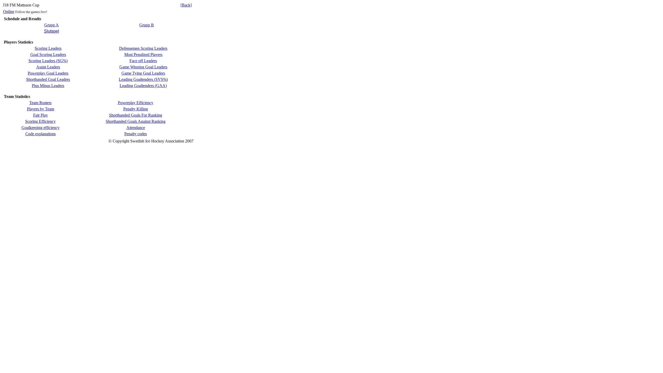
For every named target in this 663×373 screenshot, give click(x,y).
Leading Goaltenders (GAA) (143, 85)
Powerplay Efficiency (135, 103)
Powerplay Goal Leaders (48, 73)
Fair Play (40, 115)
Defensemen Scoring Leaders (143, 48)
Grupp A (51, 25)
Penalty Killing (135, 109)
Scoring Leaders (48, 48)
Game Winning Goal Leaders (143, 67)
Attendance (135, 127)
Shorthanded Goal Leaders (48, 79)
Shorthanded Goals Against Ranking (135, 121)
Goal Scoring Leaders (48, 54)
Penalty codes (135, 134)
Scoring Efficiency (40, 121)
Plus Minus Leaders (48, 85)
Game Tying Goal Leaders (143, 73)
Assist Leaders (48, 67)
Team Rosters (40, 103)
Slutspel (51, 31)
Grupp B (146, 25)
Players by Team (40, 109)
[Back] (186, 5)
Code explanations (40, 134)
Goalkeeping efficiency (40, 127)
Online (8, 11)
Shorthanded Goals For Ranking (135, 115)
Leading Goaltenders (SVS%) (143, 79)
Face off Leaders (143, 61)
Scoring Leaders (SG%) (48, 61)
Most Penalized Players (143, 54)
